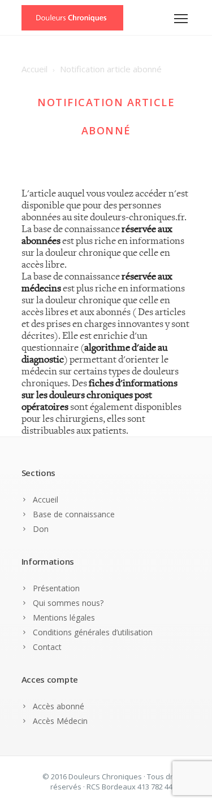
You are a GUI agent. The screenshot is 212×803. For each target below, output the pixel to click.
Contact (47, 646)
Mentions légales (64, 617)
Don (41, 528)
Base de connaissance (74, 514)
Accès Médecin (60, 720)
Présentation (56, 588)
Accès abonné (58, 706)
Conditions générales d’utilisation (93, 632)
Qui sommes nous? (68, 602)
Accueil (45, 499)
